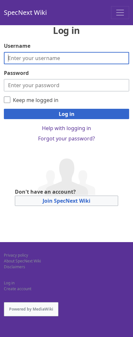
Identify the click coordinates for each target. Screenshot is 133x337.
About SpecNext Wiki (22, 261)
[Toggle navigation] (120, 12)
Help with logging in (66, 128)
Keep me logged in (35, 100)
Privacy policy (16, 255)
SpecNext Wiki (25, 12)
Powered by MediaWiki (31, 309)
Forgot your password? (66, 138)
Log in (67, 113)
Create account (17, 288)
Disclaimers (14, 267)
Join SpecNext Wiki (66, 200)
